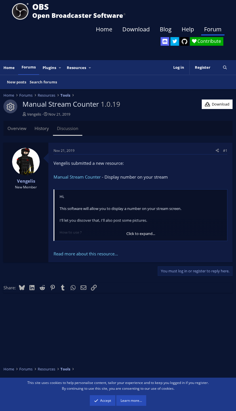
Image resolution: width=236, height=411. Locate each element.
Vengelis (34, 114)
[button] (60, 68)
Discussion (67, 128)
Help (188, 29)
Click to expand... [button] (140, 233)
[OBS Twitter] (174, 41)
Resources (76, 67)
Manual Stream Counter (77, 177)
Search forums (43, 82)
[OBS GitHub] (184, 41)
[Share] (217, 150)
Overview (16, 128)
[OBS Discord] (165, 41)
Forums (29, 67)
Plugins (49, 67)
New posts (16, 82)
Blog (166, 29)
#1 (225, 150)
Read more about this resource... (86, 254)
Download (136, 29)
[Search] (225, 67)
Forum (213, 29)
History (42, 128)
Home (104, 29)
